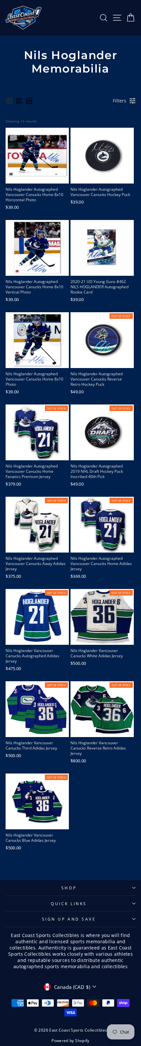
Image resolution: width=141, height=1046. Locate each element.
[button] (9, 101)
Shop (68, 887)
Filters (119, 101)
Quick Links (69, 903)
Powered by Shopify (70, 1040)
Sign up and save (69, 919)
